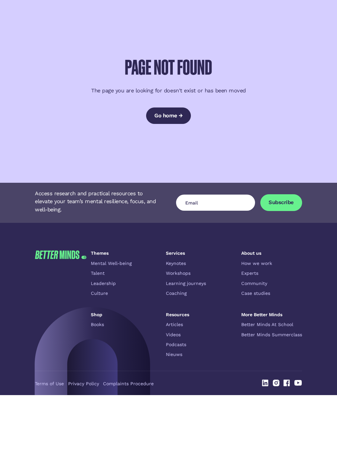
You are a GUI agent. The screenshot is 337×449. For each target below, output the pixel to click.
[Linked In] (265, 383)
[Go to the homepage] (60, 304)
